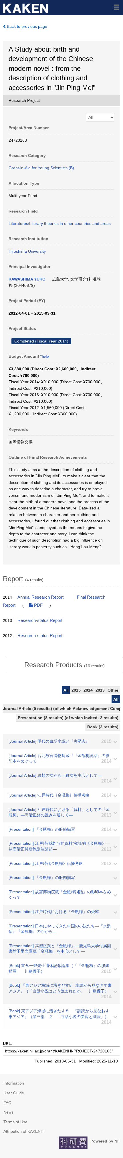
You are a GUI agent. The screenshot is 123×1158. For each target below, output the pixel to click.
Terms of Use (15, 1122)
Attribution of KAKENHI (24, 1131)
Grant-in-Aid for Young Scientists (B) (41, 168)
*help (44, 357)
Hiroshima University (27, 251)
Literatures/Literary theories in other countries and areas (60, 223)
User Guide (13, 1093)
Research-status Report (39, 620)
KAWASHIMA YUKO (27, 279)
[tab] (64, 665)
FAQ (7, 1102)
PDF (38, 605)
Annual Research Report (40, 597)
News (8, 1112)
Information (13, 1083)
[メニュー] (116, 7)
